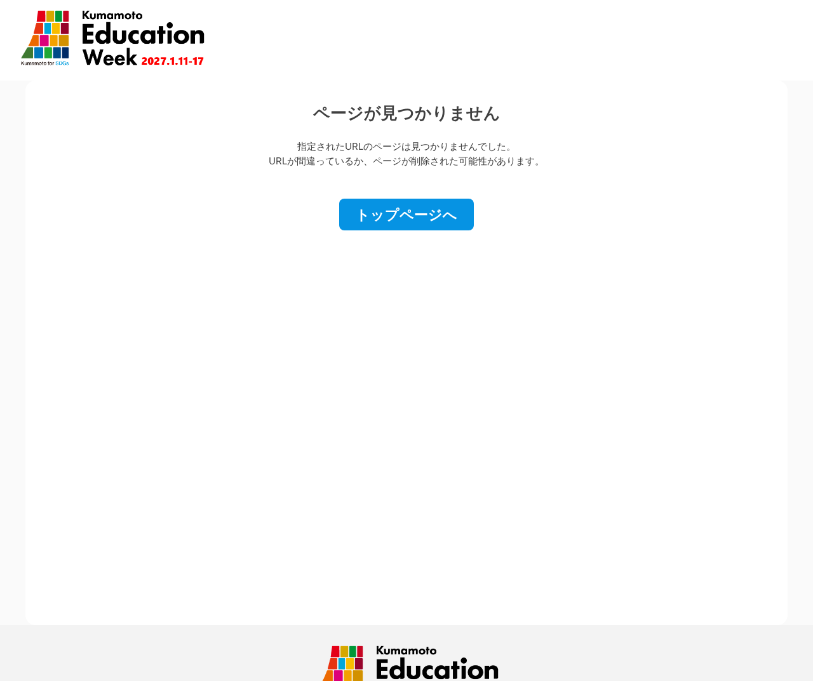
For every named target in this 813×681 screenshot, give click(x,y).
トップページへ (406, 214)
